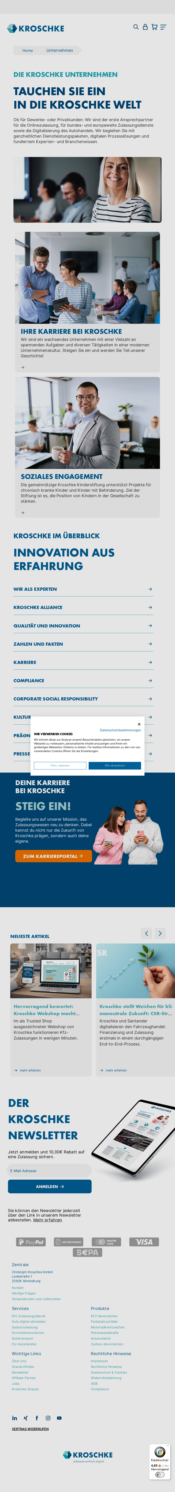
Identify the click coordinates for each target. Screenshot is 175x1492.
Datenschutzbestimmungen (120, 730)
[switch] (160, 1474)
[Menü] (167, 1447)
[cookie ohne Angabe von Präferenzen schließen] (139, 724)
